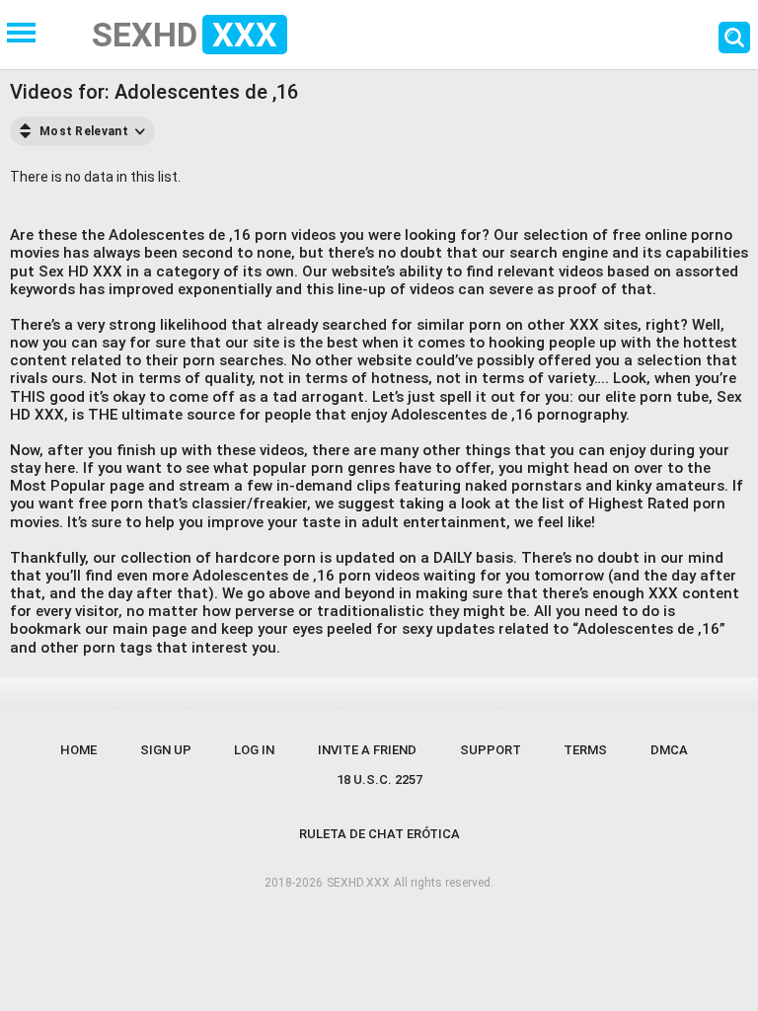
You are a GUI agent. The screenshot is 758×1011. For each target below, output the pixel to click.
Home (78, 749)
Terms (585, 749)
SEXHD (184, 34)
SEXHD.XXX (358, 883)
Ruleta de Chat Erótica (379, 833)
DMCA (669, 749)
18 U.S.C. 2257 (379, 779)
